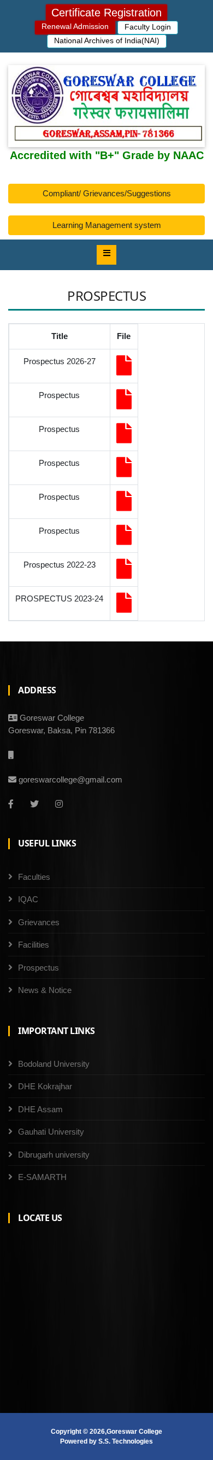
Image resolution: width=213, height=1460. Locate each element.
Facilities (33, 944)
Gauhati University (51, 1131)
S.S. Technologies (125, 1441)
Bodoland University (54, 1063)
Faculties (34, 876)
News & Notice (45, 990)
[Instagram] (59, 804)
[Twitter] (34, 804)
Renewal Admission (75, 26)
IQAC (28, 899)
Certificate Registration (106, 13)
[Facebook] (11, 804)
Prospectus (38, 967)
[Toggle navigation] (107, 255)
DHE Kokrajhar (45, 1086)
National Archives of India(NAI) (106, 40)
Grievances (39, 922)
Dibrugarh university (54, 1154)
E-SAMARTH (42, 1177)
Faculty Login (148, 26)
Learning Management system (106, 225)
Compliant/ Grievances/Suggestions (107, 193)
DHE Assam (40, 1109)
